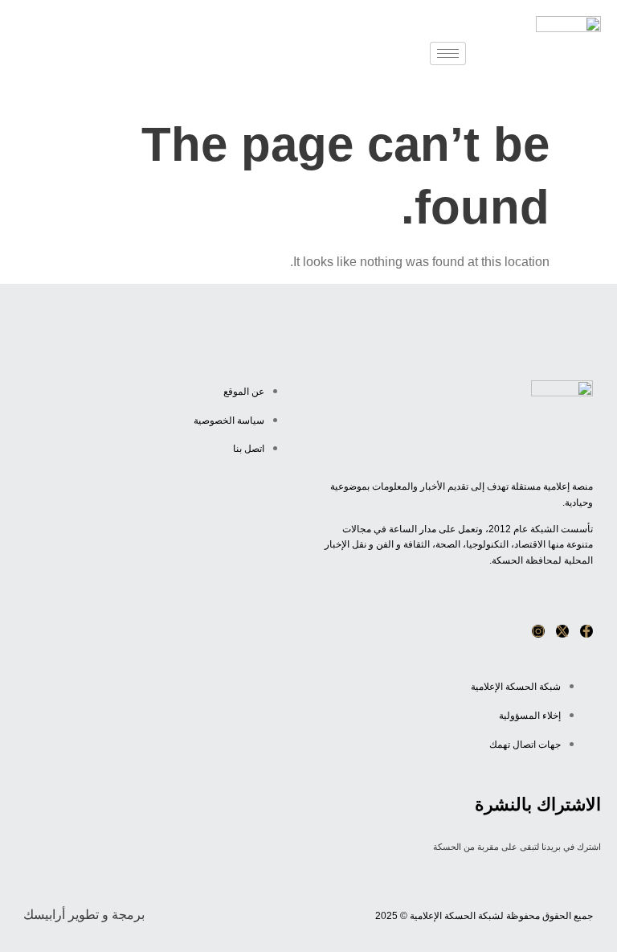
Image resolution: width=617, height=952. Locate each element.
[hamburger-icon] (448, 53)
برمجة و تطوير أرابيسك (84, 914)
